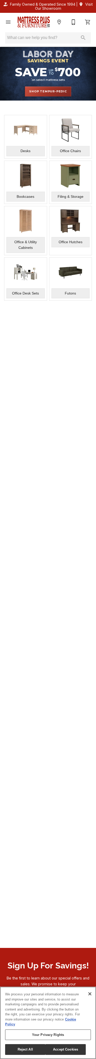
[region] (48, 1023)
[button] (8, 22)
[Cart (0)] (88, 22)
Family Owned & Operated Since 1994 (42, 4)
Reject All (25, 1049)
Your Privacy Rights (48, 1035)
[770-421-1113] (73, 22)
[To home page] (33, 22)
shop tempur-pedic (48, 91)
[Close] (89, 993)
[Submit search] (83, 37)
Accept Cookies (65, 1049)
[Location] (59, 22)
